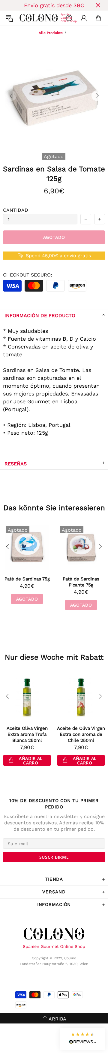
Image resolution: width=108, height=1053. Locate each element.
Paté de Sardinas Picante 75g (81, 582)
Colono (24, 18)
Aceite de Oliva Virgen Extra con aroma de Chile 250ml (81, 734)
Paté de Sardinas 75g (27, 579)
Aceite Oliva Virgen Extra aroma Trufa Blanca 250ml (27, 734)
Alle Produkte (51, 33)
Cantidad (15, 210)
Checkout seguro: (27, 275)
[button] (82, 1039)
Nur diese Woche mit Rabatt (54, 657)
